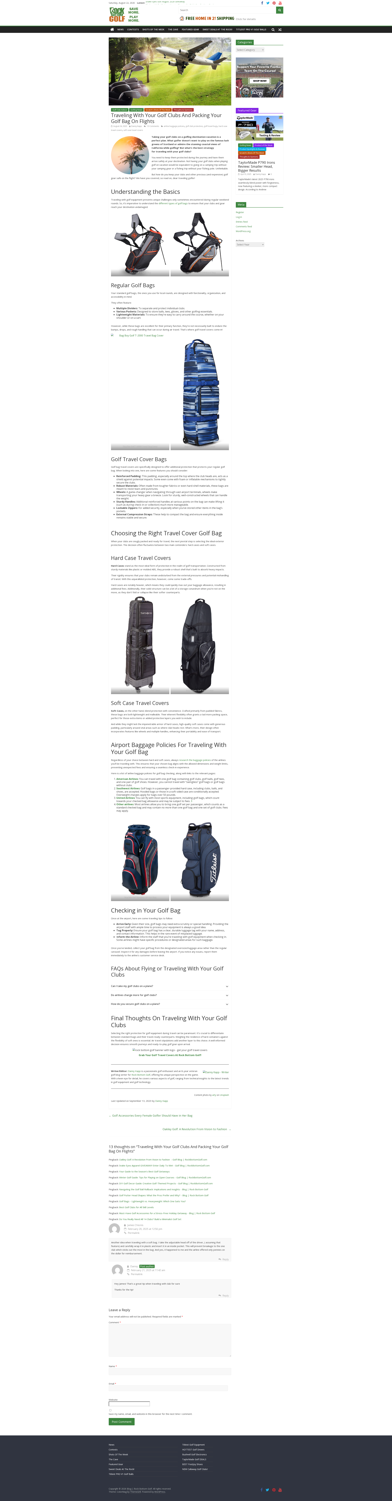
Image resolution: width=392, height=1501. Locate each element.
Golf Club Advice (120, 110)
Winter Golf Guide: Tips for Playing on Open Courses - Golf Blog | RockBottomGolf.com (165, 1177)
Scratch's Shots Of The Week (158, 110)
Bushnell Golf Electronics (194, 1454)
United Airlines (125, 798)
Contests (133, 29)
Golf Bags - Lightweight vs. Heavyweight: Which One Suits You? (152, 1201)
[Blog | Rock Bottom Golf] (112, 29)
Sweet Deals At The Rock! (217, 29)
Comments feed (244, 226)
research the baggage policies (195, 760)
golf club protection (194, 126)
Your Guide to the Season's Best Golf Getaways (144, 1171)
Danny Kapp (136, 126)
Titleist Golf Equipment (193, 1444)
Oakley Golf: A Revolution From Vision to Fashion (197, 1129)
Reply (225, 1259)
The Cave (173, 29)
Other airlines (125, 804)
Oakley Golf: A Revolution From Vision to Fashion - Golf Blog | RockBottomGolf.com (163, 1159)
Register (240, 212)
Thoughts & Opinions (183, 110)
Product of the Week (263, 145)
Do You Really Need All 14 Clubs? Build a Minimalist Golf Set (150, 1219)
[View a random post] (280, 29)
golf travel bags (210, 126)
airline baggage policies (174, 126)
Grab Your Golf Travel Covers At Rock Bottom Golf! (170, 1055)
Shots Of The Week (153, 29)
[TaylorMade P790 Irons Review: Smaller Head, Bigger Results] (259, 117)
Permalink (133, 1233)
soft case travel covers (133, 130)
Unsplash (224, 1094)
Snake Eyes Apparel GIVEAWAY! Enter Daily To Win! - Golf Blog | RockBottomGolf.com (164, 1165)
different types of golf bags (173, 203)
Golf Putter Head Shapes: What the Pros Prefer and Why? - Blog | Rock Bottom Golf (163, 1195)
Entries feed (242, 221)
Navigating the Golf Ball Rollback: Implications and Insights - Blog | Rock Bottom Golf (163, 1189)
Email (112, 1383)
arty (214, 1094)
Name (113, 1366)
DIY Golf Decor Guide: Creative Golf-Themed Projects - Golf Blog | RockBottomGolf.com (166, 1183)
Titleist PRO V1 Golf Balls (251, 29)
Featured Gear (190, 29)
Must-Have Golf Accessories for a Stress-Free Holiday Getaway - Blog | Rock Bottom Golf (167, 1213)
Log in (239, 217)
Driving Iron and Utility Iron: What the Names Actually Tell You (176, 2)
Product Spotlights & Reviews (252, 149)
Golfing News (136, 110)
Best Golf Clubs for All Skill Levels (136, 1207)
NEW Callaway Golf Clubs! (195, 1469)
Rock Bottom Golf (141, 1074)
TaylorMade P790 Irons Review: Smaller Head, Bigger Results (256, 166)
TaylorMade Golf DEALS (194, 1459)
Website (113, 1399)
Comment (115, 1322)
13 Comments (152, 126)
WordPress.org (243, 231)
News (120, 29)
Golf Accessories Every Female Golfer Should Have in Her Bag (150, 1115)
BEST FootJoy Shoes (192, 1464)
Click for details (246, 19)
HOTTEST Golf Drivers (193, 1449)
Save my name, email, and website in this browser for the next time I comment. (150, 1413)
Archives (240, 240)
